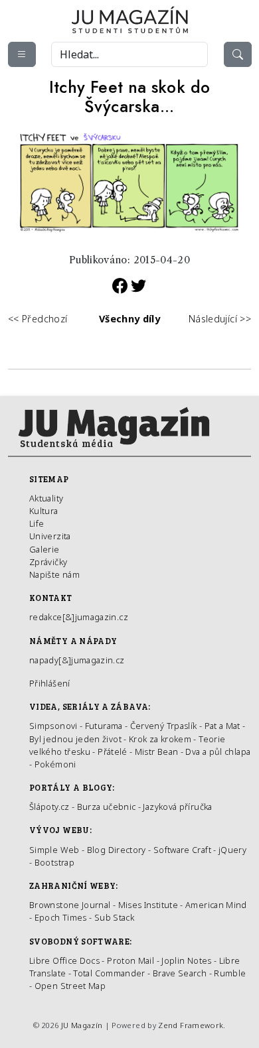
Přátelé (113, 751)
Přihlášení (49, 683)
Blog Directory (116, 850)
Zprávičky (48, 562)
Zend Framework (190, 1025)
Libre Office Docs (64, 960)
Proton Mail (130, 960)
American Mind (216, 905)
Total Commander (109, 973)
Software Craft (182, 850)
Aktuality (46, 498)
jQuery (232, 850)
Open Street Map (70, 986)
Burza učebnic (106, 807)
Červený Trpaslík (163, 726)
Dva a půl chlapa (217, 751)
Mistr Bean (157, 751)
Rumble (230, 973)
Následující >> (220, 318)
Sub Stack (114, 917)
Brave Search (181, 973)
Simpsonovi (53, 726)
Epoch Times (61, 917)
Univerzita (50, 536)
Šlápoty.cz (49, 807)
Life (36, 523)
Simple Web (54, 850)
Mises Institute (148, 905)
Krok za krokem (160, 739)
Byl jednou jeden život (75, 739)
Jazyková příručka (177, 807)
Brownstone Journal (69, 905)
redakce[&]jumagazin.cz (78, 617)
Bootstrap (54, 862)
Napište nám (54, 574)
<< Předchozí (37, 318)
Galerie (44, 549)
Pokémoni (55, 764)
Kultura (43, 511)
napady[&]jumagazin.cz (77, 660)
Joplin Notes (186, 960)
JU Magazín (82, 1025)
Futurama (104, 726)
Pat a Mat (222, 726)
